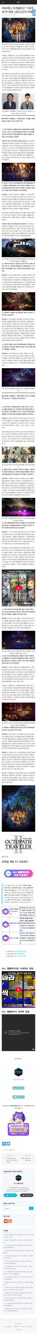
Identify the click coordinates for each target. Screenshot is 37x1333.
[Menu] (2, 2)
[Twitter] (34, 14)
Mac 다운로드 (28, 1195)
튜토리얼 (22, 1326)
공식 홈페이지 (8, 1326)
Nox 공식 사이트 (18, 1079)
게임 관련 (15, 1326)
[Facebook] (34, 11)
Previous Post (11, 1159)
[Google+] (34, 16)
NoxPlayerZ (29, 1326)
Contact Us (18, 1329)
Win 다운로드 (12, 1195)
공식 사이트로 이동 (20, 951)
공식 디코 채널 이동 (20, 956)
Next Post (26, 1158)
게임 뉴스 (11, 1150)
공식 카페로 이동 (19, 953)
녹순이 (14, 15)
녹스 (18, 2)
